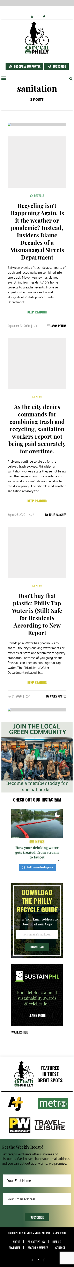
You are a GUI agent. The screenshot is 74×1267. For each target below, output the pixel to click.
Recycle (38, 195)
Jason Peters (58, 326)
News (38, 397)
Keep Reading (37, 312)
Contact (60, 1247)
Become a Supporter (26, 66)
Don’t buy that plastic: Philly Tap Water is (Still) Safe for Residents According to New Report (37, 614)
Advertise (14, 1247)
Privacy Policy (36, 1241)
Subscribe (59, 66)
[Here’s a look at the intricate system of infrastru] (37, 835)
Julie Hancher (57, 514)
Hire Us (56, 1241)
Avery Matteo (58, 696)
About (16, 1241)
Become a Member (38, 1247)
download (37, 947)
